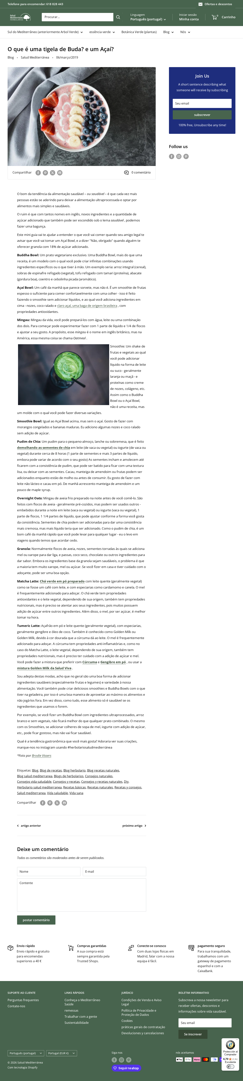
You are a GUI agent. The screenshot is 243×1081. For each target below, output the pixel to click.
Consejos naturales (99, 776)
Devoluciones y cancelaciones (143, 1033)
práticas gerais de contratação (143, 1027)
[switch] (230, 1066)
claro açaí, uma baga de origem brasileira (87, 305)
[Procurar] (118, 17)
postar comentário (36, 920)
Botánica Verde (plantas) (139, 32)
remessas (71, 1010)
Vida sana (76, 793)
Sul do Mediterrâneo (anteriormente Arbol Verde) (43, 32)
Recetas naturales (100, 787)
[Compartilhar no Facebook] (38, 172)
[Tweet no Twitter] (52, 172)
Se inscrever (193, 1034)
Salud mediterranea (31, 793)
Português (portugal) (23, 1053)
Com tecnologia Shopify (22, 1067)
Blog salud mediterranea (34, 776)
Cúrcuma (89, 662)
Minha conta (189, 19)
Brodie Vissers (41, 755)
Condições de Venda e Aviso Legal (142, 1002)
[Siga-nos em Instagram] (178, 156)
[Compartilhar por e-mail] (59, 172)
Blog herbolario (74, 770)
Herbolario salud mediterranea (39, 787)
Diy (126, 782)
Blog (166, 32)
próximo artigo (132, 825)
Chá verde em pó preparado (62, 581)
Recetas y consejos (127, 787)
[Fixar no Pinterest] (45, 172)
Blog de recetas (51, 770)
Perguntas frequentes (23, 1000)
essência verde (100, 32)
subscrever (202, 115)
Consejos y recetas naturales (101, 782)
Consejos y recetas (66, 782)
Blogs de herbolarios (69, 776)
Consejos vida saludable (34, 782)
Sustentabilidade (77, 1023)
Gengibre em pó (113, 662)
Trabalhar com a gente (81, 1016)
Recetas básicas (74, 787)
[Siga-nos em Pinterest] (186, 156)
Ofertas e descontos (218, 4)
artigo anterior (31, 825)
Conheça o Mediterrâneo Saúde (82, 1002)
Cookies (127, 1021)
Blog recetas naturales (103, 770)
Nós (183, 32)
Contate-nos (16, 1006)
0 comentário (141, 172)
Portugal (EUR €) (58, 1053)
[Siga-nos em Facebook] (171, 156)
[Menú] (237, 1040)
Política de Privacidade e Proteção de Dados (139, 1012)
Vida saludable (57, 793)
